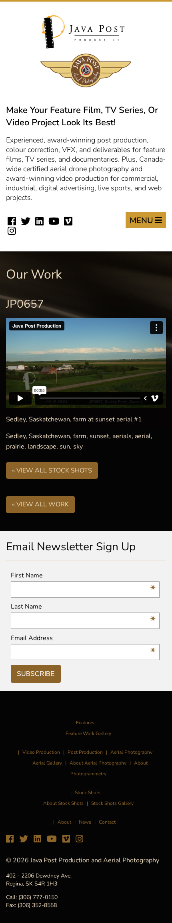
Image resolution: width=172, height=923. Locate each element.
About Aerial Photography (98, 763)
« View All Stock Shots (52, 470)
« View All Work (40, 504)
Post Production (85, 752)
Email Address (83, 638)
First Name (83, 575)
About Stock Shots (63, 803)
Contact (107, 822)
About (64, 822)
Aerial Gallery (47, 763)
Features (85, 722)
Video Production (41, 752)
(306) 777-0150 (38, 897)
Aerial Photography (131, 752)
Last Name (83, 606)
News (85, 822)
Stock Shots (87, 792)
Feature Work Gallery (88, 733)
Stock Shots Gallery (112, 803)
